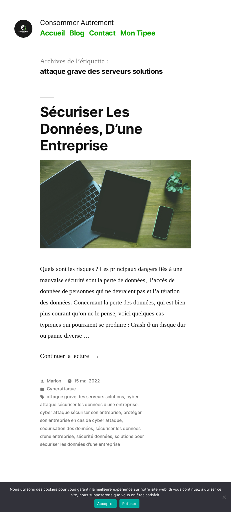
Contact (102, 33)
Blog (77, 33)
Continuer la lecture (70, 356)
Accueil (52, 33)
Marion (54, 381)
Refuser (129, 503)
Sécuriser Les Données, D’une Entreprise (91, 128)
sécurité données (94, 436)
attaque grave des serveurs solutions (85, 396)
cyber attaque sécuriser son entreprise (80, 412)
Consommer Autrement (77, 22)
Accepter (105, 503)
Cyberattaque (61, 388)
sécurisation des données (66, 428)
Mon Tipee (138, 33)
